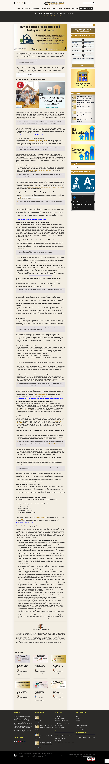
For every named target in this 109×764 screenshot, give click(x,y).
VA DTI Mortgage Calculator (61, 722)
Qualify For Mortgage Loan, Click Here (26, 522)
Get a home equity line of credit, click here (40, 275)
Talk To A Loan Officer (86, 8)
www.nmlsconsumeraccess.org (88, 756)
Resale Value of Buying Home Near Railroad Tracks (22, 666)
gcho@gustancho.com (25, 519)
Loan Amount (75, 53)
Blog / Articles (58, 740)
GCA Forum (79, 739)
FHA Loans (78, 716)
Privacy (78, 754)
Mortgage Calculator (83, 31)
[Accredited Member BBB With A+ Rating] (83, 183)
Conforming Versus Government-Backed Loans (22, 692)
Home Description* (76, 49)
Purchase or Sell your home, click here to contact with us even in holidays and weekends (39, 398)
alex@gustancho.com (41, 394)
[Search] (94, 25)
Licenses (74, 754)
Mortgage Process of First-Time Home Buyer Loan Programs (40, 666)
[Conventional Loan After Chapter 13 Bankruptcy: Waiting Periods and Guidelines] (74, 118)
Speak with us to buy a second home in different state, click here (33, 135)
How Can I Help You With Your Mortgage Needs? (83, 58)
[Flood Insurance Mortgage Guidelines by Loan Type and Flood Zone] (74, 101)
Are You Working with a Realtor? (88, 53)
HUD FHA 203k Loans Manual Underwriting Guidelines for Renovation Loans (84, 114)
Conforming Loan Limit (60, 727)
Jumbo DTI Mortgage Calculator (62, 723)
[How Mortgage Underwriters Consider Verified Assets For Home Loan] (74, 107)
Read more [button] (75, 207)
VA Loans (78, 718)
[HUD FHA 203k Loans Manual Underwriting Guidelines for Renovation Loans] (74, 112)
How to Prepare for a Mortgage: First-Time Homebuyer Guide (42, 718)
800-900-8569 (56, 393)
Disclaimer (71, 754)
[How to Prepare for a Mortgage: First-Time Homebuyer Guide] (74, 97)
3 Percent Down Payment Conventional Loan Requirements (58, 666)
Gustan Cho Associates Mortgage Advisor (86, 737)
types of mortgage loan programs (38, 140)
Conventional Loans (80, 722)
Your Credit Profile (87, 49)
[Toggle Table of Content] (62, 75)
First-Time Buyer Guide (60, 738)
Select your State (76, 44)
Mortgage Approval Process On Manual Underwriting (39, 692)
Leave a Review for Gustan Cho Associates (64, 742)
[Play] (40, 94)
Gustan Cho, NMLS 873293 (40, 630)
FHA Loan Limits (58, 725)
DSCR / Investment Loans (81, 725)
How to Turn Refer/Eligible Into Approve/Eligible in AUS (58, 692)
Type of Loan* (86, 44)
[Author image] (18, 670)
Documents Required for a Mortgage (63, 735)
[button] (94, 202)
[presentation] (22, 659)
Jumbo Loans (79, 727)
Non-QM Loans (79, 723)
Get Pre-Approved (59, 716)
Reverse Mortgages (80, 729)
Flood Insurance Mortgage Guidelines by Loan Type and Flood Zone (85, 102)
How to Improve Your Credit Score (62, 736)
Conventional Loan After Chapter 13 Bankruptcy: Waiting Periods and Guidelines (85, 119)
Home (18, 8)
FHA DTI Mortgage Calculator (61, 720)
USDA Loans (78, 720)
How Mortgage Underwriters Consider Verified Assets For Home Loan (85, 108)
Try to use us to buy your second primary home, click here (31, 219)
